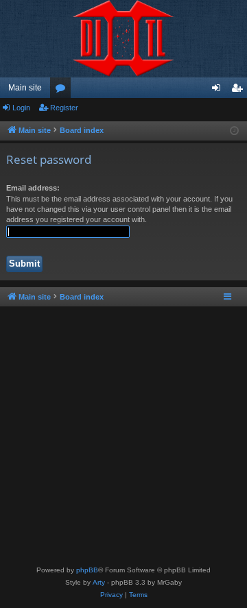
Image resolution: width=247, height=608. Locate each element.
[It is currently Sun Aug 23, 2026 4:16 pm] (234, 131)
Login (21, 108)
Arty (99, 582)
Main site (25, 88)
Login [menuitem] (218, 90)
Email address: (33, 188)
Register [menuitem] (239, 90)
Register (64, 108)
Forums (63, 90)
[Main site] (123, 38)
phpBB (87, 570)
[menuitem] (111, 595)
